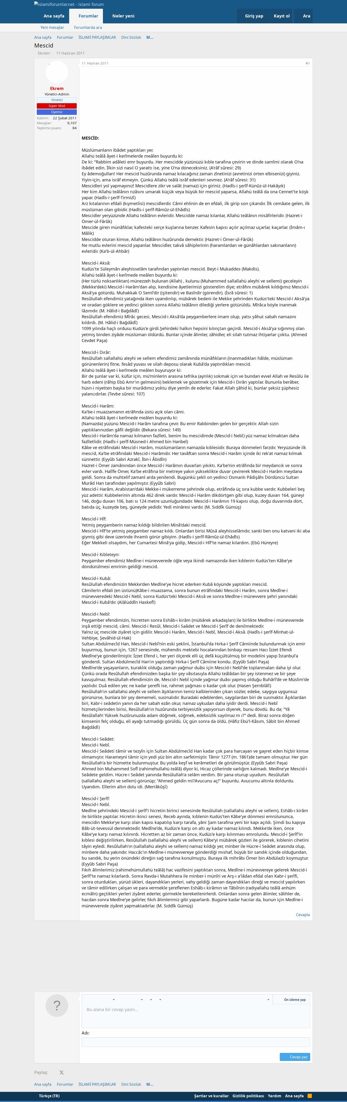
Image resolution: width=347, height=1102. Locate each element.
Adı (85, 1033)
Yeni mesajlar (52, 27)
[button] (139, 16)
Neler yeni (123, 16)
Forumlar (88, 16)
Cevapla (303, 914)
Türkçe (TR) (48, 1095)
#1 (308, 63)
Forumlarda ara (88, 27)
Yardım (274, 1095)
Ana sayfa (54, 16)
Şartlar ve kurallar (211, 1095)
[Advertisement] (196, 102)
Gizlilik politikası (248, 1095)
